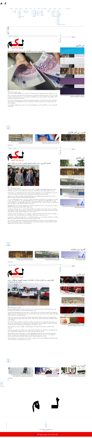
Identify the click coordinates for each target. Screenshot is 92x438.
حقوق (49, 11)
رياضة (30, 8)
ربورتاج (42, 12)
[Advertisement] (33, 116)
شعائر (53, 15)
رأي (34, 8)
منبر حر (34, 12)
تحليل (15, 12)
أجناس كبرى (44, 8)
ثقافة (39, 8)
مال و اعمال (26, 11)
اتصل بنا (1, 384)
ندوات (38, 13)
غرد (9, 126)
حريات (50, 8)
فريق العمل (68, 8)
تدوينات (34, 15)
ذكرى (58, 19)
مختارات (53, 11)
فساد (58, 12)
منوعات (54, 8)
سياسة (16, 8)
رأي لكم (34, 11)
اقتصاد (26, 8)
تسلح (58, 17)
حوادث (20, 12)
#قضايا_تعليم (21, 16)
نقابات (20, 17)
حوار (42, 13)
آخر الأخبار (15, 36)
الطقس (58, 15)
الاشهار (1, 383)
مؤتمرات (25, 12)
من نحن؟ (2, 382)
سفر (53, 13)
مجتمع (21, 8)
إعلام (58, 11)
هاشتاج (34, 16)
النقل (20, 13)
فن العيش (54, 16)
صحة (20, 15)
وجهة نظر (35, 13)
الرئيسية (11, 8)
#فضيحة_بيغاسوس (61, 24)
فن (37, 11)
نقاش (38, 12)
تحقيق (42, 11)
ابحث (73, 37)
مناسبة (53, 12)
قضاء (20, 11)
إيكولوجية (59, 13)
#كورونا (58, 16)
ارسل (10, 128)
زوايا (58, 20)
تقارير (15, 11)
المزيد (59, 8)
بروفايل (42, 15)
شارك (9, 127)
